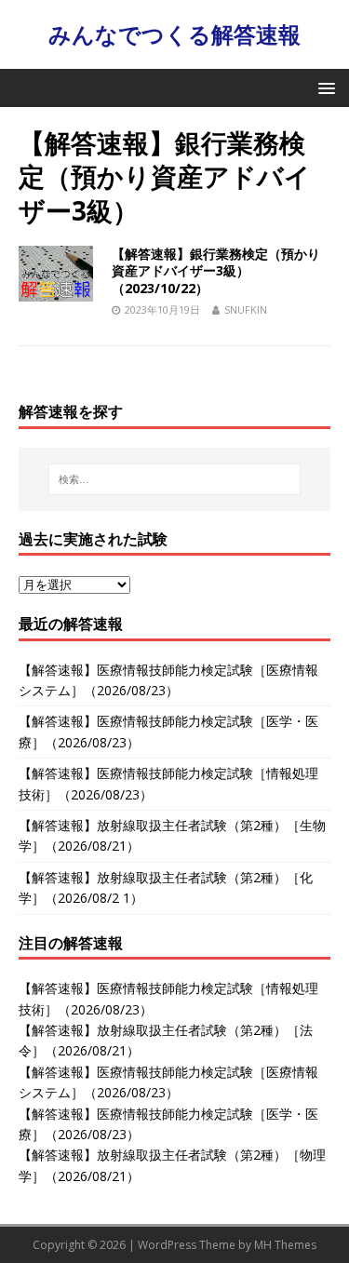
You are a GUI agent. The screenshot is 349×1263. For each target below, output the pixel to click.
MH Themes (285, 1245)
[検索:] (174, 479)
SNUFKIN (245, 309)
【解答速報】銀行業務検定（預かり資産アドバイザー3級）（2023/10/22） (216, 270)
